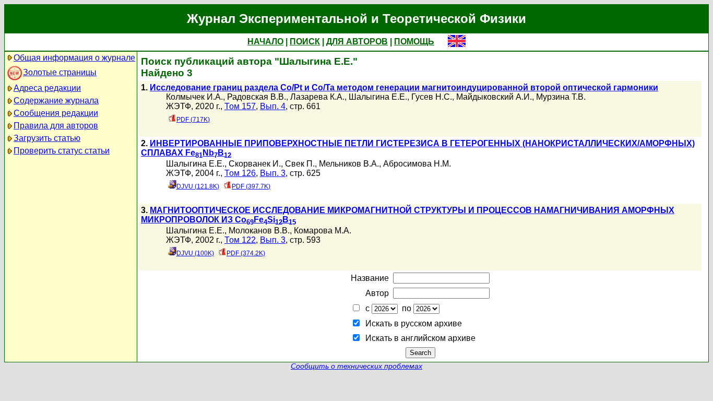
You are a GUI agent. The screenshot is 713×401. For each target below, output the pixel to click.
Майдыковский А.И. (494, 96)
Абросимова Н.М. (417, 163)
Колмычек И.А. (194, 96)
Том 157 (240, 106)
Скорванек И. (255, 163)
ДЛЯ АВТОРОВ (357, 41)
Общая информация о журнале (74, 57)
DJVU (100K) (195, 253)
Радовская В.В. (256, 96)
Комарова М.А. (322, 230)
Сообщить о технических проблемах (356, 366)
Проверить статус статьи (62, 150)
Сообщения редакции (56, 113)
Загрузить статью (47, 138)
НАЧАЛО (265, 41)
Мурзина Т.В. (561, 96)
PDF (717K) (193, 119)
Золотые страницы (60, 72)
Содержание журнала (56, 100)
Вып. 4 (273, 106)
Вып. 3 (273, 173)
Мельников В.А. (349, 163)
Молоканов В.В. (259, 230)
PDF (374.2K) (246, 253)
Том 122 (240, 239)
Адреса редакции (47, 88)
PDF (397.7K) (251, 186)
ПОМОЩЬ (414, 41)
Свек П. (300, 163)
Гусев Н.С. (431, 96)
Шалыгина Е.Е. (378, 96)
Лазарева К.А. (317, 96)
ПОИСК (305, 41)
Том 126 (240, 173)
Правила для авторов (56, 125)
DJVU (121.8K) (197, 186)
